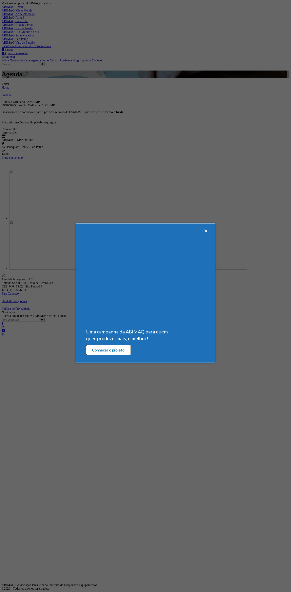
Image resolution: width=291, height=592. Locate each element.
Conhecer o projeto (108, 350)
